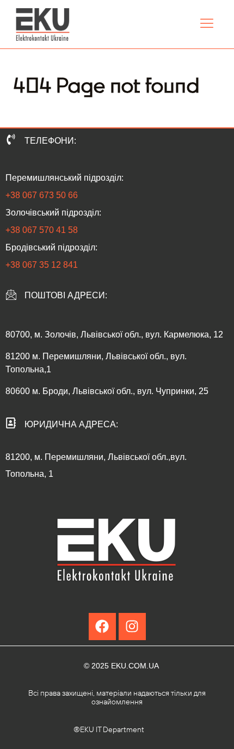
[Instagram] (132, 626)
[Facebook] (102, 626)
